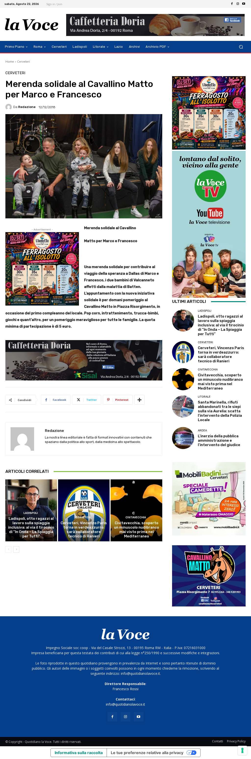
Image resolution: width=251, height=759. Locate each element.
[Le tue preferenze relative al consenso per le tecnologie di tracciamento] (242, 750)
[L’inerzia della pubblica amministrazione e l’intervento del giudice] (183, 438)
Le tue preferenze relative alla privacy (147, 752)
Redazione (27, 106)
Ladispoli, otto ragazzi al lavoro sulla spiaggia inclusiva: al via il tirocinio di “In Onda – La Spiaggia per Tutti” (31, 527)
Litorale (204, 396)
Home (9, 61)
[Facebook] (232, 4)
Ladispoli (31, 513)
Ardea (202, 430)
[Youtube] (244, 4)
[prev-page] (8, 549)
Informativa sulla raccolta (79, 752)
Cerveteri (23, 61)
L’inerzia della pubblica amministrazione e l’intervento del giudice (219, 440)
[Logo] (31, 24)
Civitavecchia (136, 517)
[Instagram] (238, 4)
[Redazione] (9, 107)
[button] (241, 47)
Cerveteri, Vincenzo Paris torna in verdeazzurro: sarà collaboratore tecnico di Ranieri (84, 529)
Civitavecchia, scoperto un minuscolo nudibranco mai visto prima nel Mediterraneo (136, 529)
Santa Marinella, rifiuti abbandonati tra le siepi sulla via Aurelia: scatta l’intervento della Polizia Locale (220, 411)
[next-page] (16, 549)
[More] (139, 400)
